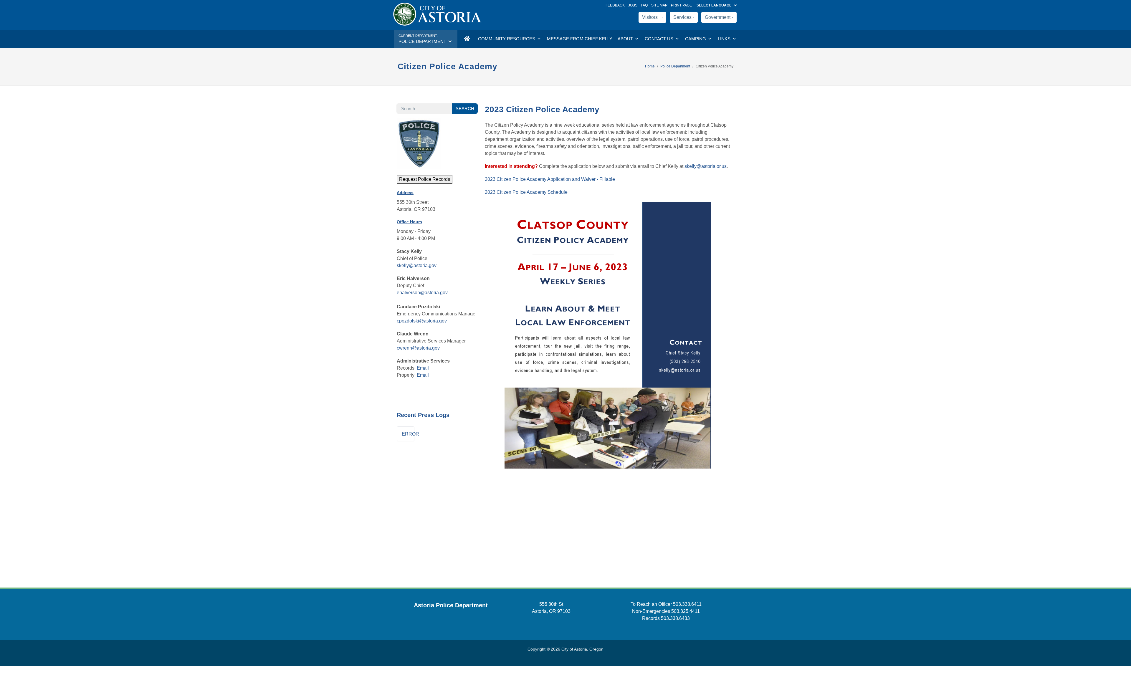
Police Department (675, 66)
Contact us (659, 38)
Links (725, 38)
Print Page (681, 5)
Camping (696, 38)
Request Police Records (424, 179)
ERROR (408, 433)
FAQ (644, 5)
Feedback (615, 5)
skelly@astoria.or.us (705, 166)
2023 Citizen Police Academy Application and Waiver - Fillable (550, 179)
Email (423, 367)
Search (465, 108)
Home (650, 66)
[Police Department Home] (466, 39)
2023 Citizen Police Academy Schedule (526, 192)
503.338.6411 (687, 604)
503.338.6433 (675, 618)
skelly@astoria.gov (416, 265)
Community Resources (507, 38)
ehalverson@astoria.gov (422, 292)
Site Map (659, 5)
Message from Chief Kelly (579, 38)
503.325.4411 (685, 611)
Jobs (632, 5)
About (626, 38)
